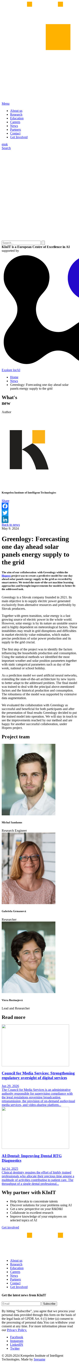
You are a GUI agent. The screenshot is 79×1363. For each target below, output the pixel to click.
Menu (5, 103)
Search (6, 148)
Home (14, 377)
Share (5, 501)
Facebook (16, 1337)
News (14, 126)
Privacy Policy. (17, 1330)
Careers (15, 122)
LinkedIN (16, 1344)
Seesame (39, 1359)
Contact (15, 133)
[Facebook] (39, 506)
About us (16, 110)
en (3, 144)
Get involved (10, 1227)
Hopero (6, 575)
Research (16, 114)
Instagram (16, 1341)
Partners (15, 129)
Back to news (11, 524)
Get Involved (19, 137)
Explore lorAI (11, 370)
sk (6, 144)
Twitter (15, 1348)
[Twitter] (39, 512)
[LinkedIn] (39, 519)
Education (17, 118)
